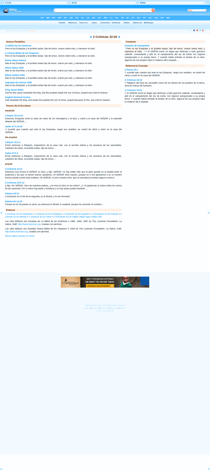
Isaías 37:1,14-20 (13, 126)
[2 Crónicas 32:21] (207, 218)
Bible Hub (97, 217)
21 (144, 51)
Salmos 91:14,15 (13, 201)
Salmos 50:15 (12, 193)
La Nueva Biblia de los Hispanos (22, 53)
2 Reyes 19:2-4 (12, 142)
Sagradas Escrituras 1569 (18, 82)
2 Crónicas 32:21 (133, 90)
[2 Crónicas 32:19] (3, 218)
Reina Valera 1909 (14, 68)
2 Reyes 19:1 (131, 70)
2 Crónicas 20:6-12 (14, 182)
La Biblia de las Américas (18, 45)
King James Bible (14, 90)
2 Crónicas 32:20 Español (76, 214)
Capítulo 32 (24, 31)
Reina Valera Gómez (15, 60)
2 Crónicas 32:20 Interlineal (18, 214)
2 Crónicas (15, 31)
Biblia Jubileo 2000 (15, 75)
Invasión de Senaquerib (137, 45)
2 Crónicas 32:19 (133, 80)
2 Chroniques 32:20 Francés (104, 214)
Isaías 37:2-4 (11, 153)
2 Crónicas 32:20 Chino (40, 217)
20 (125, 48)
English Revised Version (18, 97)
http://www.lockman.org (29, 224)
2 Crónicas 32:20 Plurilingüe (47, 214)
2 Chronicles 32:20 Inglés (65, 217)
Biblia (8, 31)
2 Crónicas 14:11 (13, 169)
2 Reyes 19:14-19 (14, 115)
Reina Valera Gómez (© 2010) (19, 236)
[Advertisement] (105, 257)
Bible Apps (85, 217)
